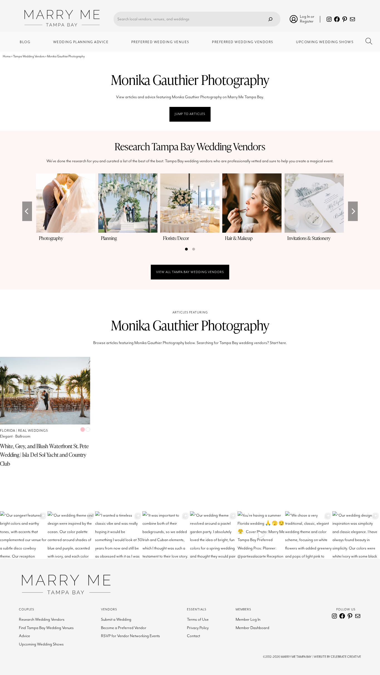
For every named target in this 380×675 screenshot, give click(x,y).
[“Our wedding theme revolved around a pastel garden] (214, 535)
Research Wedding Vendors (42, 619)
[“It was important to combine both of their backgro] (166, 535)
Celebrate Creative (346, 657)
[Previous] (27, 211)
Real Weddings (33, 431)
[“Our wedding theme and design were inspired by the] (71, 535)
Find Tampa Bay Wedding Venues (46, 627)
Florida (7, 431)
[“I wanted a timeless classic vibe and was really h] (119, 535)
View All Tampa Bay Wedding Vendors (190, 272)
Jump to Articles (190, 114)
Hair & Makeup (239, 238)
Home (7, 56)
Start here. (278, 342)
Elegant (6, 436)
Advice (24, 636)
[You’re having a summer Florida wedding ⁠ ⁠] (261, 535)
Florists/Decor (176, 238)
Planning (109, 238)
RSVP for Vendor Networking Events (130, 636)
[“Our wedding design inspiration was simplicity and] (356, 535)
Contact (193, 636)
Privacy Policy (198, 627)
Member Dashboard (252, 627)
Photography (51, 238)
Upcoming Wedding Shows (41, 644)
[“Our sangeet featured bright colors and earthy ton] (24, 535)
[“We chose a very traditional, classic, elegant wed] (309, 535)
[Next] (353, 211)
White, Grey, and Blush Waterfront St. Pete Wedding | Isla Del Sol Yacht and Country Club (44, 454)
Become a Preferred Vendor (123, 627)
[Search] (270, 19)
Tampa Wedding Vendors (29, 56)
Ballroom (22, 436)
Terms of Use (198, 619)
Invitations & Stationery (308, 238)
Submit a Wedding (116, 619)
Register (307, 21)
